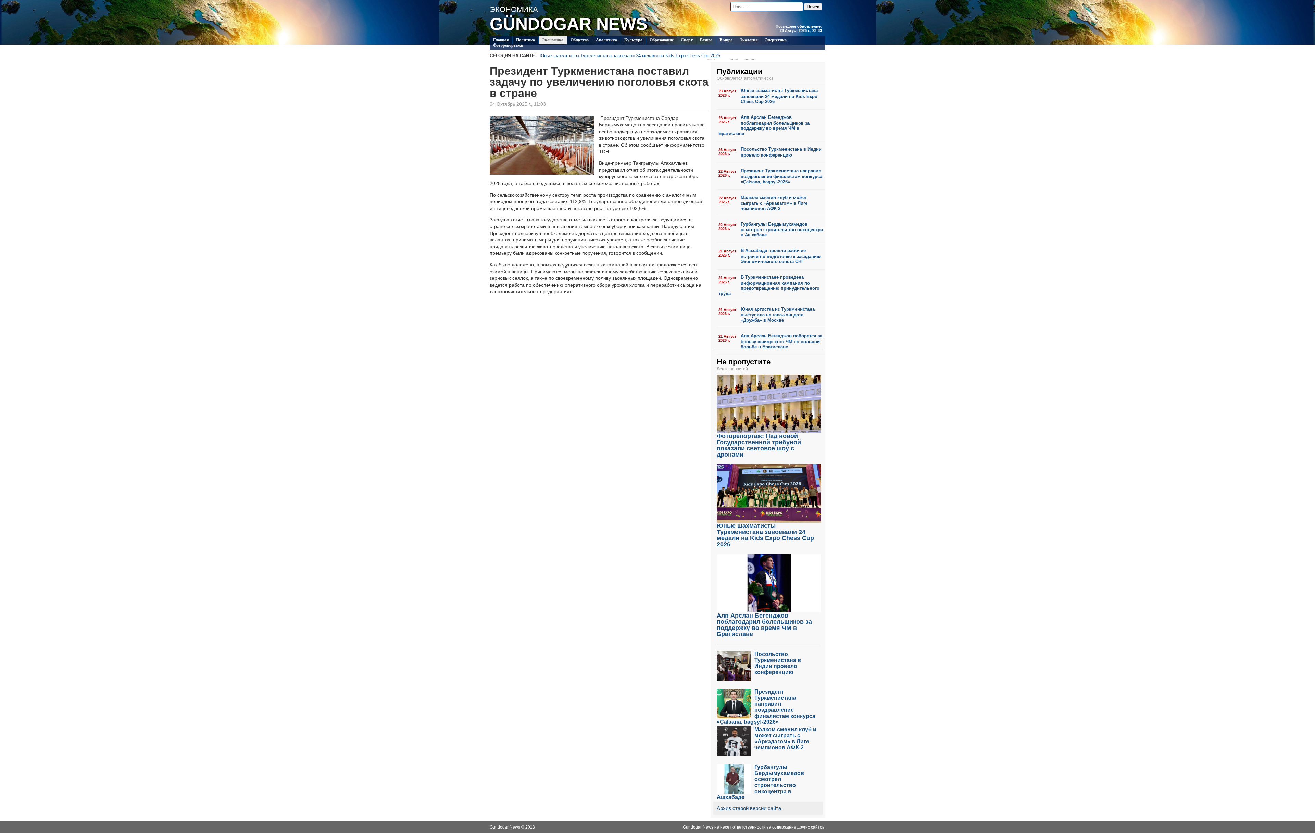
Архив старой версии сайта (749, 808)
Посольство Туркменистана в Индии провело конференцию (781, 152)
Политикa (525, 40)
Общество (580, 40)
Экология (749, 40)
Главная (501, 40)
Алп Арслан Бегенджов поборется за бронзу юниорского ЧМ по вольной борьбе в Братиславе (781, 341)
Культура (633, 40)
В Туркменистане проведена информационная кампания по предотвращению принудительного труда (768, 285)
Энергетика (776, 40)
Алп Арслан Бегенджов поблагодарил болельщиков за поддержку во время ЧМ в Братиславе (764, 125)
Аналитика (606, 40)
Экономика (552, 40)
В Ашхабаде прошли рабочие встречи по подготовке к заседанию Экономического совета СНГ (781, 256)
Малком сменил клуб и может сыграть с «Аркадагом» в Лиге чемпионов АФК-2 (774, 203)
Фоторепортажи (508, 45)
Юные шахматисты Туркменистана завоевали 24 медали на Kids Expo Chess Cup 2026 (647, 56)
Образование (662, 40)
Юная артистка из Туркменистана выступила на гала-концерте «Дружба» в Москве (778, 315)
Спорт (687, 40)
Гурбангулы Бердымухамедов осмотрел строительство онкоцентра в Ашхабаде (782, 230)
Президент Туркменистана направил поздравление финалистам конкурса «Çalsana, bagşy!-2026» (781, 176)
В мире (725, 40)
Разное (706, 40)
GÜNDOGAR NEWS (568, 24)
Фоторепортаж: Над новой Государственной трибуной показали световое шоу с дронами (759, 445)
